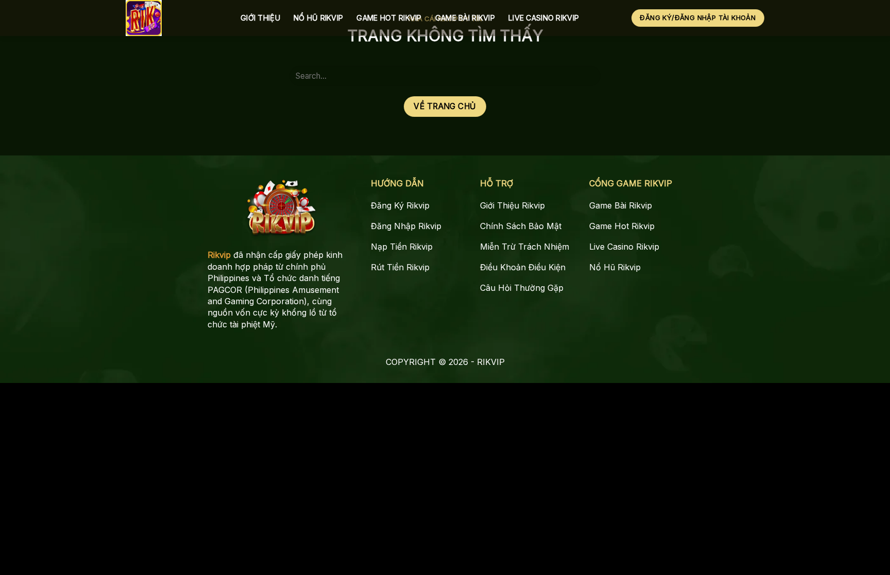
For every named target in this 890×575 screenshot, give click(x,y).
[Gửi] (589, 76)
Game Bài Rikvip (465, 17)
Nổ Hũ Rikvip (318, 17)
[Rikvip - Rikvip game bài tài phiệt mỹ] (175, 18)
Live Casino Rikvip (543, 17)
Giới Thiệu (260, 17)
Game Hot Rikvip (388, 17)
